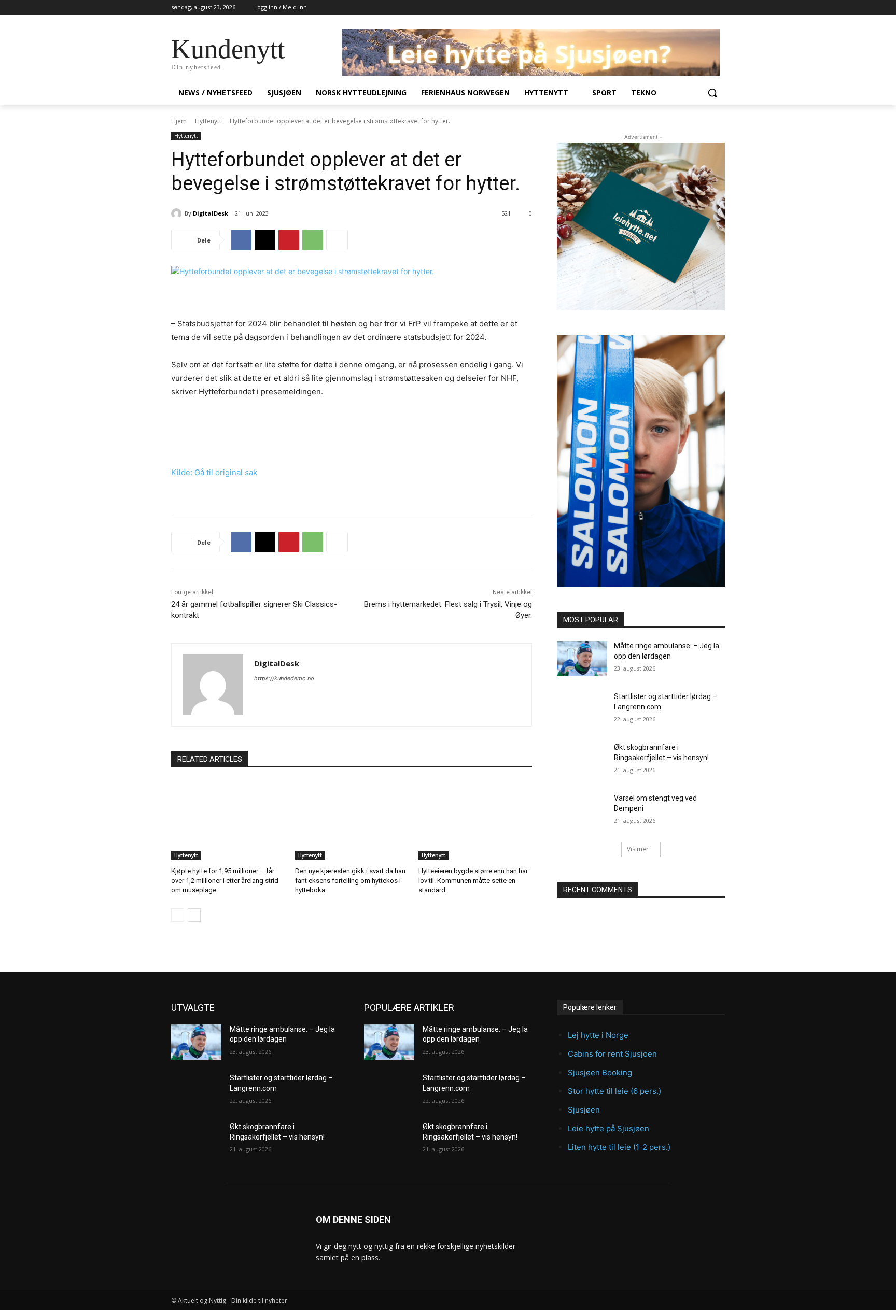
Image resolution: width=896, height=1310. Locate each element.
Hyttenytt (208, 121)
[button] (712, 92)
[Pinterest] (288, 240)
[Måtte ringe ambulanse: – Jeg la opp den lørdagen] (582, 658)
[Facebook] (241, 240)
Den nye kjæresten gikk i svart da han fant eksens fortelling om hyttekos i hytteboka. (350, 880)
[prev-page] (177, 915)
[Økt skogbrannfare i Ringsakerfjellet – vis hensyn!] (582, 760)
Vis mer (638, 849)
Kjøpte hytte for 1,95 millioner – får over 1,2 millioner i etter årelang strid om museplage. (224, 880)
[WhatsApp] (312, 240)
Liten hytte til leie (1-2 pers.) (619, 1147)
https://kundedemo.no (284, 678)
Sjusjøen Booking (600, 1072)
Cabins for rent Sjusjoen (612, 1054)
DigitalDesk (210, 213)
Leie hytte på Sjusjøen (608, 1128)
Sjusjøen (584, 1110)
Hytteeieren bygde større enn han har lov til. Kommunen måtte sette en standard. (473, 880)
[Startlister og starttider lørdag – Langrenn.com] (582, 709)
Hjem (179, 121)
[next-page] (194, 915)
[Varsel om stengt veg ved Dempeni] (582, 811)
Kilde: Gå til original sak (214, 472)
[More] (337, 240)
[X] (265, 240)
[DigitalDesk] (178, 213)
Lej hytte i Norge (598, 1035)
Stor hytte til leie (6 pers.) (614, 1091)
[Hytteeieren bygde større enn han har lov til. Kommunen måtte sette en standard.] (475, 820)
